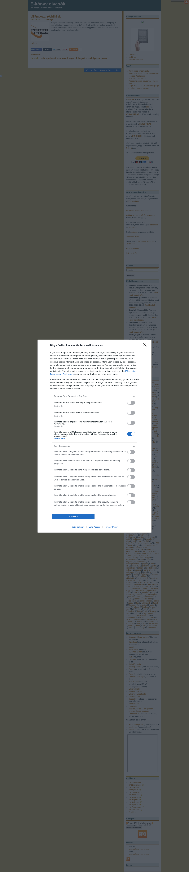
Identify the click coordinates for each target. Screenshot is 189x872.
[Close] (145, 345)
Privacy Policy (111, 527)
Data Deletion (77, 527)
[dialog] (94, 436)
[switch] (131, 403)
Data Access (94, 527)
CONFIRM (73, 516)
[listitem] (94, 396)
